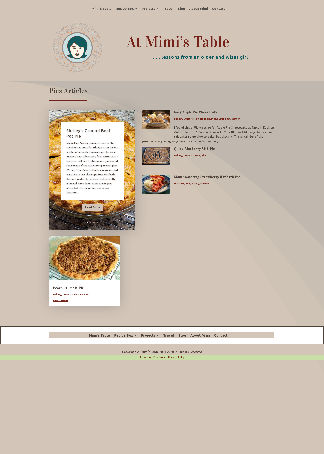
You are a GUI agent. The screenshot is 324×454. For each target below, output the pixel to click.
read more (60, 300)
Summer (205, 183)
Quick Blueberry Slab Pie (194, 149)
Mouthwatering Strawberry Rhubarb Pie (207, 177)
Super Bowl (224, 118)
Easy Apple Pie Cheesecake (196, 112)
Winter (236, 118)
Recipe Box (125, 9)
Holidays (205, 118)
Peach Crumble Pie (68, 288)
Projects (148, 9)
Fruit (197, 155)
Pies (213, 118)
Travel (168, 9)
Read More (92, 207)
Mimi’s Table (102, 9)
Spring (195, 183)
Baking (178, 118)
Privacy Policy (176, 357)
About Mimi (198, 9)
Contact (218, 9)
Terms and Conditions (153, 357)
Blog (181, 9)
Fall (197, 118)
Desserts (188, 118)
